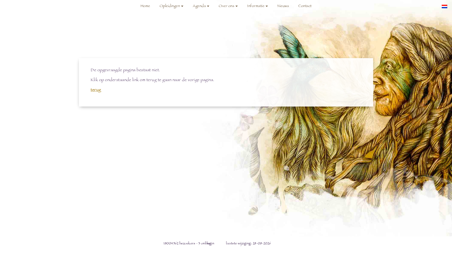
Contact (305, 6)
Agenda (199, 6)
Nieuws (283, 6)
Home (145, 6)
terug (96, 90)
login (210, 243)
